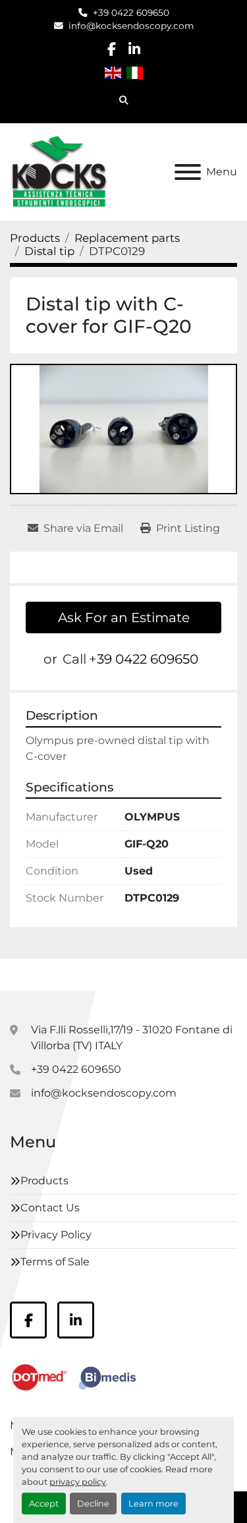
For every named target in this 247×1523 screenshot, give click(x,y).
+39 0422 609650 (131, 12)
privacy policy (77, 1482)
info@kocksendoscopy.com (131, 25)
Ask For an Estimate (124, 617)
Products (44, 1180)
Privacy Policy (56, 1234)
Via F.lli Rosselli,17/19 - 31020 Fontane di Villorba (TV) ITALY (132, 1037)
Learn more (153, 1504)
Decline (93, 1504)
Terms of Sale (55, 1261)
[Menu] (188, 172)
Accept (44, 1504)
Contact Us (50, 1207)
